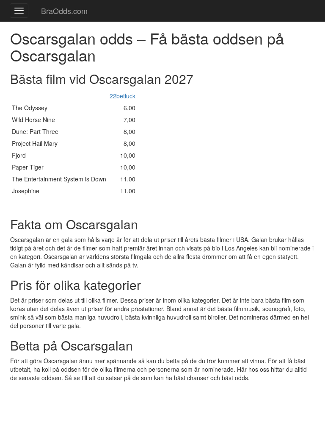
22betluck (122, 96)
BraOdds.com (64, 10)
